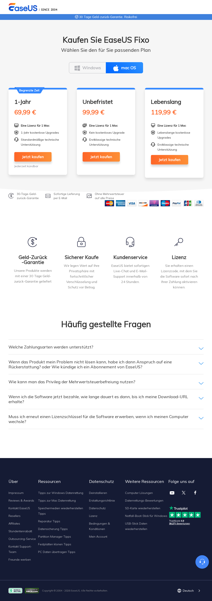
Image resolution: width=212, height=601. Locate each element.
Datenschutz (97, 508)
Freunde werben (19, 559)
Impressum (16, 493)
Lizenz (93, 516)
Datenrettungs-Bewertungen (144, 500)
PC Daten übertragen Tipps (56, 552)
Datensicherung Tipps (53, 529)
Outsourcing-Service (22, 539)
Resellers (14, 516)
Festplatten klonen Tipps (54, 544)
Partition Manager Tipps (54, 536)
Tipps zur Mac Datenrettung (57, 500)
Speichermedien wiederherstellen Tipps (60, 510)
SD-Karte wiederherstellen (142, 508)
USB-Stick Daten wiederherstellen (136, 526)
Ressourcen (49, 481)
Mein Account (98, 536)
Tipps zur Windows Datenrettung (60, 493)
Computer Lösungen (139, 493)
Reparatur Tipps (49, 521)
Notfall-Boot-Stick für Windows (146, 516)
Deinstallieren (98, 493)
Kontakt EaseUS (19, 508)
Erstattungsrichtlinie (102, 500)
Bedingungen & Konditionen (99, 526)
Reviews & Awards (21, 500)
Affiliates (14, 523)
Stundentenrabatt (20, 531)
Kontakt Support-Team (20, 549)
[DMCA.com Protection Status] (33, 590)
